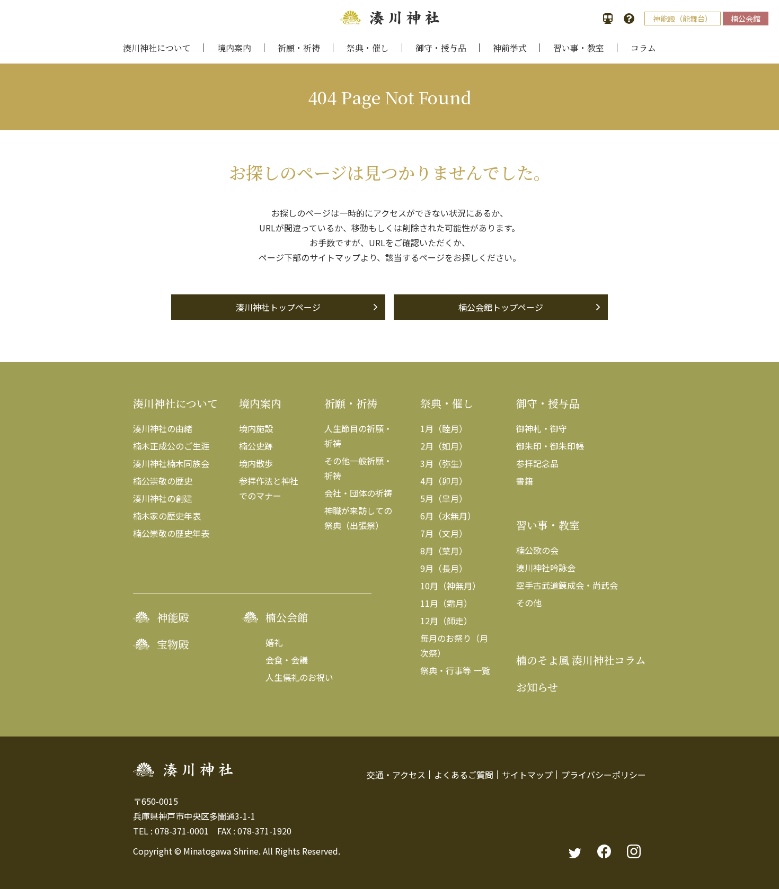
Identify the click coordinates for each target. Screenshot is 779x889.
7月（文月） (443, 533)
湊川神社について (157, 48)
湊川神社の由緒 (162, 428)
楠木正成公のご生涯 (171, 445)
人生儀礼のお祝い (299, 677)
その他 (529, 602)
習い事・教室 (578, 48)
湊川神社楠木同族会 (171, 463)
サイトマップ (527, 774)
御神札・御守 (541, 428)
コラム (643, 48)
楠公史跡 (256, 445)
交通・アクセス (396, 774)
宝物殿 (173, 644)
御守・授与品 (440, 48)
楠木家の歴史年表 (167, 515)
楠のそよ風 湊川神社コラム (581, 660)
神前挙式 (510, 48)
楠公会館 (745, 18)
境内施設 (256, 428)
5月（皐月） (443, 498)
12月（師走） (446, 620)
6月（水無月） (448, 515)
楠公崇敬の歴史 (162, 480)
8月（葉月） (443, 550)
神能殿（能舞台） (682, 18)
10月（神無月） (450, 585)
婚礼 (273, 642)
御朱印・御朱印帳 (550, 445)
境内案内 (234, 48)
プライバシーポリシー (603, 774)
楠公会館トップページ (500, 307)
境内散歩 (256, 463)
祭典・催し (368, 48)
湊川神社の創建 (162, 498)
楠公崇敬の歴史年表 (171, 533)
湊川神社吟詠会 (546, 567)
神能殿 (173, 617)
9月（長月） (443, 568)
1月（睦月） (443, 428)
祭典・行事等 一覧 (455, 670)
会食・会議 (286, 659)
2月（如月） (443, 445)
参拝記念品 (537, 463)
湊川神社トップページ (278, 307)
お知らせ (537, 687)
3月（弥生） (443, 463)
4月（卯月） (443, 480)
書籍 (524, 480)
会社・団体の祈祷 (358, 493)
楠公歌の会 (537, 550)
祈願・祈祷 (299, 48)
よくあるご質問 (463, 774)
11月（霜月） (446, 603)
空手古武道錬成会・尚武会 (567, 585)
